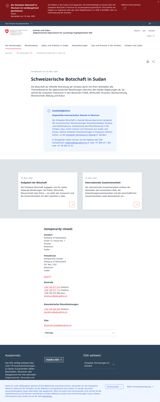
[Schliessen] (158, 1)
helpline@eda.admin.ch (76, 142)
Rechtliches (47, 396)
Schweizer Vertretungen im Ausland (96, 364)
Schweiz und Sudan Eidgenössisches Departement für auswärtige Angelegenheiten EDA (62, 31)
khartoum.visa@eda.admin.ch (58, 325)
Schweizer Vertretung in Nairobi (81, 134)
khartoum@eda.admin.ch (55, 296)
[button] (13, 45)
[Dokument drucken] (147, 61)
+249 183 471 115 (52, 290)
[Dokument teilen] (153, 61)
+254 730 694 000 (52, 309)
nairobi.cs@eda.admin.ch (55, 312)
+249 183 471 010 (52, 287)
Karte (46, 276)
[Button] (124, 8)
